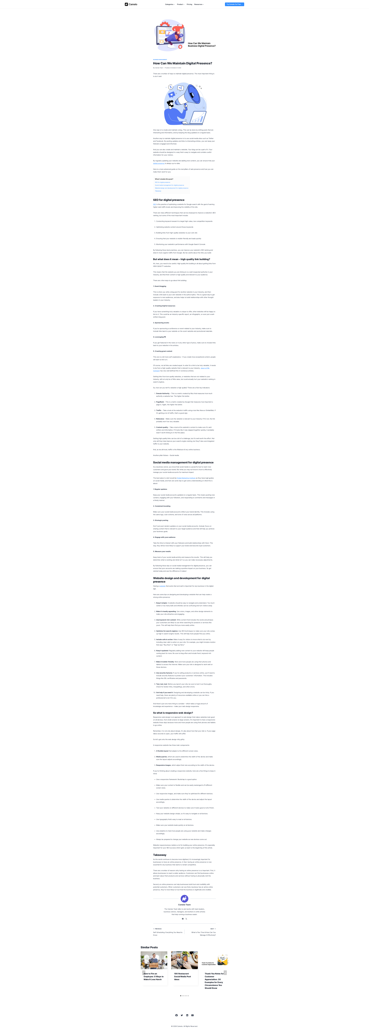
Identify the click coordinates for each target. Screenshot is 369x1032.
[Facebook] (176, 1015)
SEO (154, 204)
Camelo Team (159, 68)
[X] (182, 1015)
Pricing (189, 4)
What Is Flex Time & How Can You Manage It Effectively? (204, 932)
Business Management (160, 59)
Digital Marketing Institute (186, 478)
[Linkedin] (187, 1015)
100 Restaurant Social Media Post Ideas (182, 977)
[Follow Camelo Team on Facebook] (182, 918)
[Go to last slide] (143, 972)
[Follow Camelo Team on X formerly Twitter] (186, 918)
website (162, 586)
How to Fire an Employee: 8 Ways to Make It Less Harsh (154, 977)
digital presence (159, 163)
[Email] (192, 1015)
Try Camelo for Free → (234, 4)
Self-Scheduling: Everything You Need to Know (167, 932)
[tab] (180, 995)
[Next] (225, 972)
